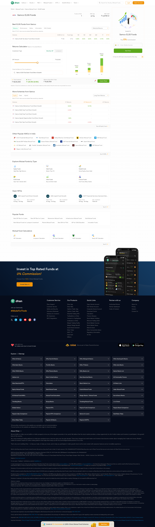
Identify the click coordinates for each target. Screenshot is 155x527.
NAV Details (47, 28)
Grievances (46, 520)
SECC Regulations (52, 318)
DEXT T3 (69, 332)
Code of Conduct (114, 309)
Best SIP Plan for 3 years (37, 218)
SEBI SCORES (29, 474)
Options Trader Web (72, 311)
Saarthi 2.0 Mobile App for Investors (112, 520)
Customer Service (52, 306)
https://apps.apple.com (108, 475)
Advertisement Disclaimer (83, 520)
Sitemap (21, 354)
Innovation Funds (93, 222)
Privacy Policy (39, 520)
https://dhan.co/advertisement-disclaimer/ (61, 508)
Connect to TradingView (74, 318)
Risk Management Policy (63, 520)
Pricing (133, 306)
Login (128, 3)
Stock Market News (92, 325)
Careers (134, 309)
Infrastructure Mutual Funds (74, 218)
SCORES (36, 517)
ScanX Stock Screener (73, 327)
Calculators (90, 313)
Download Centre (92, 311)
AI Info (89, 334)
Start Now (128, 50)
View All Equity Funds (101, 126)
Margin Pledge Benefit (73, 325)
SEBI (20, 517)
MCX (79, 511)
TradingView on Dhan (73, 316)
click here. (108, 465)
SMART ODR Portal (38, 474)
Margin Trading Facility (73, 323)
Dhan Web (70, 306)
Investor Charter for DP (67, 517)
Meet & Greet (91, 327)
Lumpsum (59, 51)
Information (38, 28)
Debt (20, 95)
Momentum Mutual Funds (55, 218)
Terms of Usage (25, 520)
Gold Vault (70, 334)
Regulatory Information (93, 332)
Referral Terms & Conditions (96, 520)
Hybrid (26, 95)
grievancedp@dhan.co (87, 464)
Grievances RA (52, 520)
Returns (15, 28)
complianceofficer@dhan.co (77, 465)
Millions (69, 337)
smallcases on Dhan (72, 320)
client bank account (20, 458)
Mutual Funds (20, 9)
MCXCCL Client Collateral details (135, 517)
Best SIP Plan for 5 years (20, 218)
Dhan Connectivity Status (94, 330)
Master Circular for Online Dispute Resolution (133, 520)
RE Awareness (51, 316)
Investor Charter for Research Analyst (82, 517)
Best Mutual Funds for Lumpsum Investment (26, 222)
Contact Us (135, 311)
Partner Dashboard (114, 306)
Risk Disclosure (73, 520)
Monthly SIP (49, 51)
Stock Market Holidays (93, 318)
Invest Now (103, 81)
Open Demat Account (93, 304)
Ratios (31, 28)
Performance (23, 28)
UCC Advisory (95, 517)
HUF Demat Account (93, 306)
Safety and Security (52, 309)
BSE (73, 511)
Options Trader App (72, 309)
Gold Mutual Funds (90, 218)
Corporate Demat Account (94, 309)
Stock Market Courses (93, 323)
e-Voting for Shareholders (106, 517)
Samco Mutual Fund (31, 9)
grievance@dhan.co (64, 464)
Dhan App (70, 304)
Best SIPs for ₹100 (63, 222)
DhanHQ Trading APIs (73, 313)
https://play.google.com (82, 475)
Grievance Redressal (52, 311)
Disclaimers (32, 520)
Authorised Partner (114, 304)
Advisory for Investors (53, 313)
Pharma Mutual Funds (48, 222)
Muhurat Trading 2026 (93, 320)
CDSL (32, 517)
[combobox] (39, 72)
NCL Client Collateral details (119, 517)
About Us (134, 304)
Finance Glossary (91, 316)
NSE (76, 511)
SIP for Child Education (78, 222)
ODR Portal (42, 517)
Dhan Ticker (70, 330)
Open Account (138, 3)
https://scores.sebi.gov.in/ (25, 475)
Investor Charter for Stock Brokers (53, 517)
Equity (15, 95)
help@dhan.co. (37, 461)
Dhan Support (51, 304)
